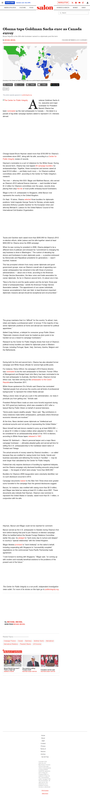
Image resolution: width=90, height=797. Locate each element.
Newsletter (63, 2)
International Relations (11, 644)
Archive (43, 754)
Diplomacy (28, 641)
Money (75, 7)
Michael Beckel (10, 40)
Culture (23, 7)
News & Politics (10, 7)
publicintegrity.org (27, 95)
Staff (43, 741)
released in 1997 (34, 436)
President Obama (25, 644)
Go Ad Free (45, 757)
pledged (21, 538)
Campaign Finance (10, 641)
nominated (11, 111)
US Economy (37, 644)
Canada (20, 641)
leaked (22, 481)
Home (43, 735)
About (43, 738)
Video (84, 7)
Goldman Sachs (39, 641)
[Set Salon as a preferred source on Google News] (54, 84)
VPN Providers (45, 790)
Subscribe (10, 2)
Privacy (43, 746)
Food (31, 7)
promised (18, 545)
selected (27, 200)
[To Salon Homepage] (45, 7)
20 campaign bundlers (44, 166)
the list (19, 189)
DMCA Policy (45, 793)
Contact (43, 743)
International (50, 641)
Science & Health (63, 7)
